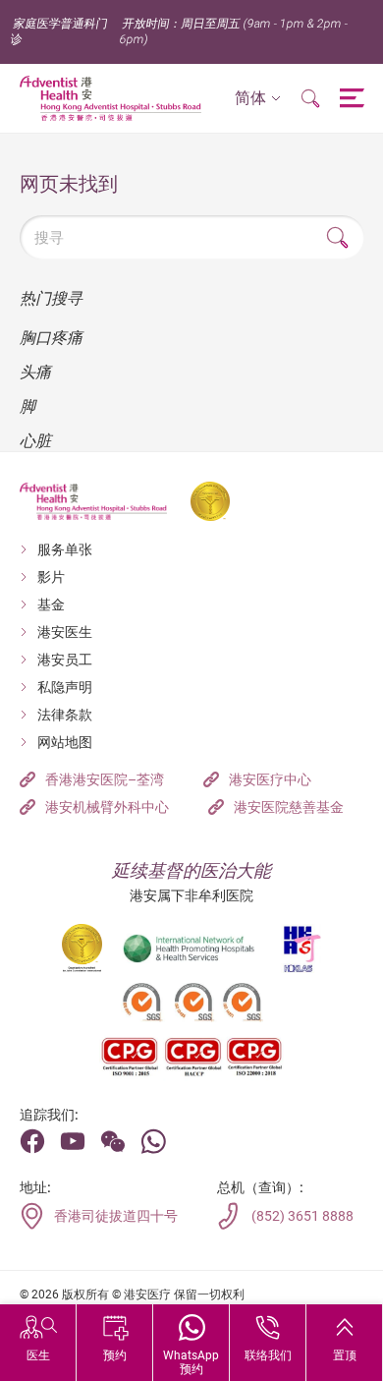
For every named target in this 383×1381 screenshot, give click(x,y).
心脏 (35, 441)
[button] (258, 99)
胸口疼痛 (51, 337)
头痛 (35, 372)
